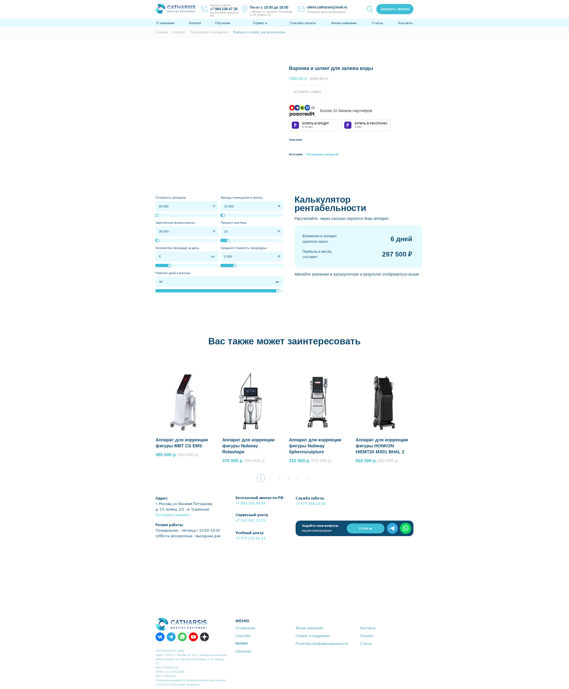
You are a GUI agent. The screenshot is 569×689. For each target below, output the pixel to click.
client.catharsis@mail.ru (327, 7)
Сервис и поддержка (313, 636)
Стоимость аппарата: (171, 197)
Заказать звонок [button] (220, 5)
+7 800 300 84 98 (251, 503)
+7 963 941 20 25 (251, 520)
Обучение (222, 23)
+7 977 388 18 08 (311, 503)
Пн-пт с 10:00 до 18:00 (269, 7)
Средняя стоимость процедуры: (244, 248)
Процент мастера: (234, 222)
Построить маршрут (173, 515)
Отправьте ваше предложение (326, 12)
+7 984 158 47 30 (224, 9)
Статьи (377, 23)
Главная (162, 32)
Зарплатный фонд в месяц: (176, 222)
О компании (165, 23)
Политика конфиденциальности (322, 644)
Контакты (405, 23)
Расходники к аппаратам (209, 32)
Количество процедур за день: (178, 248)
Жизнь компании (344, 23)
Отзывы (366, 636)
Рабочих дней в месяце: (173, 273)
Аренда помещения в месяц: (242, 197)
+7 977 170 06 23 (251, 538)
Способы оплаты (303, 23)
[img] (392, 528)
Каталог (195, 23)
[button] (394, 9)
